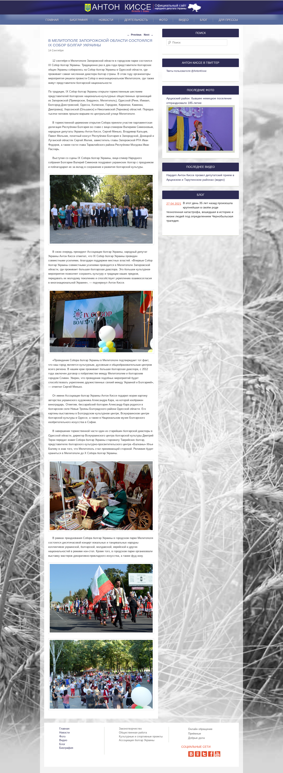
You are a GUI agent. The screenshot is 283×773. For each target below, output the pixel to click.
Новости (106, 20)
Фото (163, 20)
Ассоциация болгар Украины (136, 740)
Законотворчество (130, 728)
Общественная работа (133, 732)
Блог (204, 20)
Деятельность (136, 20)
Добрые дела (196, 737)
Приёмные (194, 733)
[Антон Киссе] (144, 11)
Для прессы (228, 20)
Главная (52, 20)
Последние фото (200, 90)
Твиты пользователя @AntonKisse (186, 71)
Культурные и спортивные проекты (141, 736)
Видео (184, 20)
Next (147, 34)
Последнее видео (200, 166)
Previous (136, 34)
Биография (79, 20)
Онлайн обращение (200, 729)
